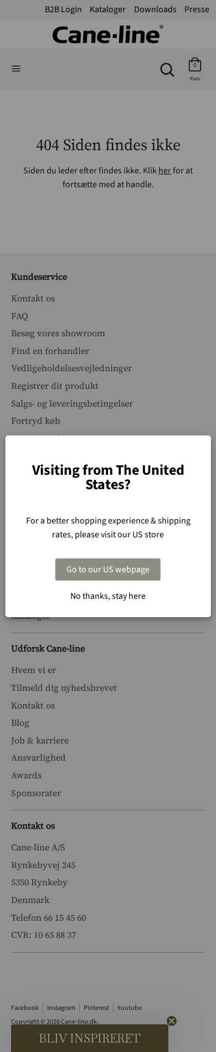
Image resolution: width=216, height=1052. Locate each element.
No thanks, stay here (108, 596)
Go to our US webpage (108, 569)
